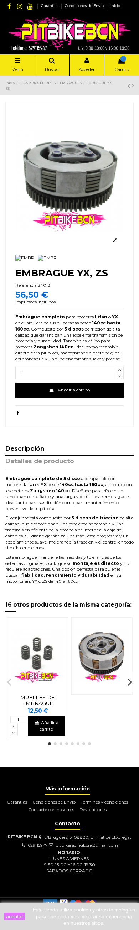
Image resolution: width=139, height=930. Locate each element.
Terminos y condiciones (104, 802)
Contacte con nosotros (51, 809)
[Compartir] (18, 412)
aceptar (14, 916)
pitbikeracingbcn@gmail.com (87, 845)
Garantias (50, 6)
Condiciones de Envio (85, 6)
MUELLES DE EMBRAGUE (37, 700)
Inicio (115, 6)
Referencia (26, 285)
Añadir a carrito (74, 390)
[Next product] (133, 86)
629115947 (38, 845)
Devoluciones (93, 809)
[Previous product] (130, 86)
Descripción (25, 449)
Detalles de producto (39, 461)
